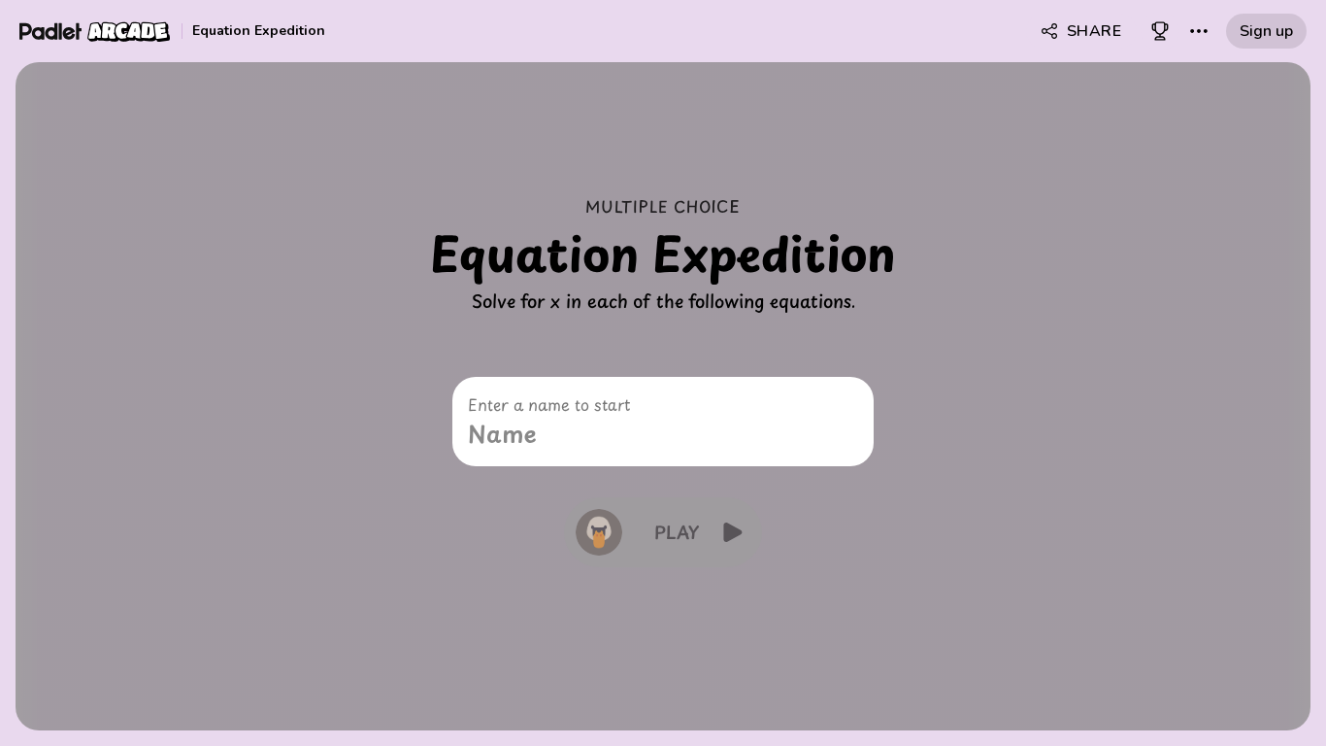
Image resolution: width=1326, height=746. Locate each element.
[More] (1198, 31)
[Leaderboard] (1160, 31)
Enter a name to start (549, 404)
